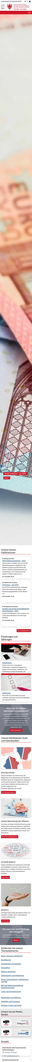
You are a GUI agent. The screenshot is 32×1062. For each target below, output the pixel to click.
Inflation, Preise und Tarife (11, 1005)
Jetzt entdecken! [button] (15, 730)
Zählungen (6, 693)
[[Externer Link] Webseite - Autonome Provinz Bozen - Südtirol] (18, 7)
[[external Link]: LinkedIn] (16, 1032)
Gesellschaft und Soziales (11, 964)
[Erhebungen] (16, 653)
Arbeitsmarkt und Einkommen (12, 975)
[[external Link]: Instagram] (16, 1022)
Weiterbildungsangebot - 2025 (14, 561)
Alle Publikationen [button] (23, 631)
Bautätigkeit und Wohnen (11, 997)
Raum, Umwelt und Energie (11, 956)
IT (27, 1)
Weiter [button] (6, 478)
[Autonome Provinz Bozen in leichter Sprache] (30, 1)
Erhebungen (7, 663)
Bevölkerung (6, 960)
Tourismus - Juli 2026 (10, 585)
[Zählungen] (16, 683)
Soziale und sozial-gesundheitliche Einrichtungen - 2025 (15, 610)
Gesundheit (5, 968)
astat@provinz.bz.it (13, 1056)
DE (25, 1)
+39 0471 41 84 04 (11, 1052)
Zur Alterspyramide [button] (8, 792)
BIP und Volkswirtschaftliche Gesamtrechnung (12, 986)
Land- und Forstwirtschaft (11, 991)
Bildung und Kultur (8, 972)
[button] (1, 279)
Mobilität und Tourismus (10, 1001)
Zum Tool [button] (5, 877)
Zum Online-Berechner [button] (9, 837)
